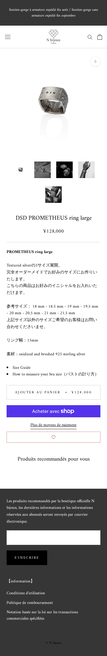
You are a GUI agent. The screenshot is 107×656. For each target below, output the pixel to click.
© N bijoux (53, 643)
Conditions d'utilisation (26, 593)
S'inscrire (27, 558)
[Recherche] (90, 36)
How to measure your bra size (37, 374)
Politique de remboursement (30, 603)
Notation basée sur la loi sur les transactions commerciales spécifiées (42, 615)
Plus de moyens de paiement (53, 425)
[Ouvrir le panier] (99, 37)
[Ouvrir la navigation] (7, 37)
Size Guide (21, 368)
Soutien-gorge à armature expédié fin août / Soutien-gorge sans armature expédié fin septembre (53, 13)
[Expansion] (95, 61)
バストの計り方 (80, 374)
